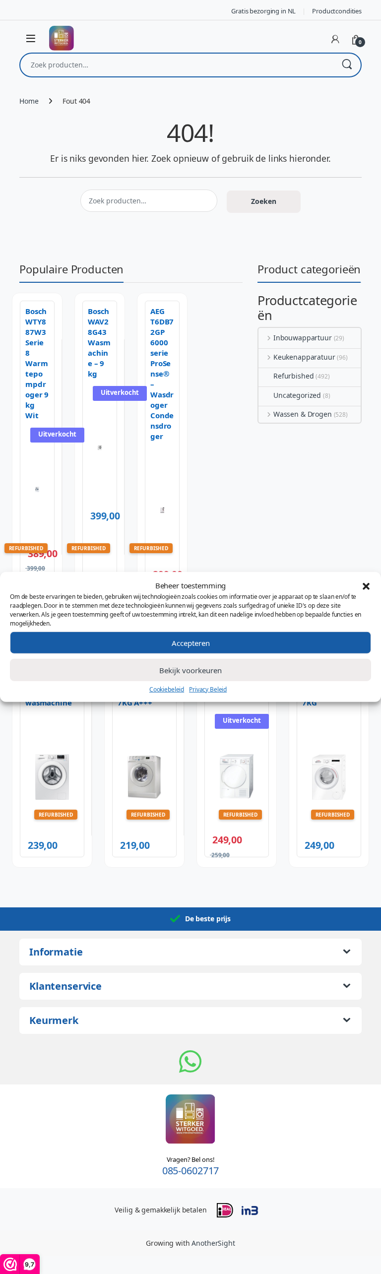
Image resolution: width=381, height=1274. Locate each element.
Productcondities (337, 10)
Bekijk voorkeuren (190, 670)
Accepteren (191, 642)
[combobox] (176, 65)
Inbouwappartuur (302, 337)
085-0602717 (190, 1170)
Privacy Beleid (208, 689)
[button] (366, 585)
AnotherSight (213, 1243)
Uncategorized (297, 395)
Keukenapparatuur (304, 357)
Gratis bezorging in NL (263, 10)
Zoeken (347, 65)
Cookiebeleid (166, 689)
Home (28, 101)
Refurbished (293, 376)
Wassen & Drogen (302, 414)
